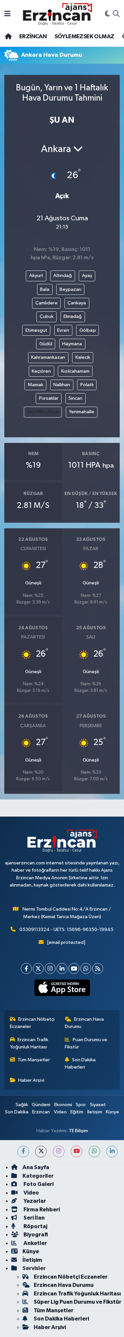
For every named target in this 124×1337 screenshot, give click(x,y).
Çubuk (47, 316)
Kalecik (82, 357)
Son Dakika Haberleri (80, 1063)
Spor (81, 1104)
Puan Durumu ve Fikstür (86, 1043)
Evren (63, 330)
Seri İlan (33, 1218)
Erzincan (41, 1111)
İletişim (94, 1111)
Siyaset (98, 1104)
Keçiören (41, 371)
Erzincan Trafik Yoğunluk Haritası (29, 1043)
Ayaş (87, 275)
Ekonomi (63, 1104)
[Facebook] (26, 968)
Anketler (34, 1243)
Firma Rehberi (41, 1209)
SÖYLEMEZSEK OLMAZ (84, 37)
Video (60, 1111)
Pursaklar (49, 398)
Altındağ (62, 275)
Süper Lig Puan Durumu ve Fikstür (77, 1302)
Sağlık (22, 1104)
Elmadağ (72, 316)
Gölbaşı (87, 330)
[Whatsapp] (85, 968)
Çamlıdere (46, 302)
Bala (44, 289)
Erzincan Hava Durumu (84, 1023)
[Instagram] (50, 968)
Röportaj (34, 1226)
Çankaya (76, 302)
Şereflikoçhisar (43, 411)
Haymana (72, 343)
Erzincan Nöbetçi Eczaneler (32, 1023)
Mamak (35, 384)
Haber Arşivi (31, 1080)
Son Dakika (16, 1111)
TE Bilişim (78, 1130)
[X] (38, 968)
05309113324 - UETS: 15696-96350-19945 (66, 929)
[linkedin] (112, 1151)
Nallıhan (61, 384)
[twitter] (41, 1151)
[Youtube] (73, 968)
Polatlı (87, 384)
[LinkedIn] (62, 968)
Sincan (75, 398)
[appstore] (62, 989)
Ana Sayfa (35, 1167)
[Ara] (116, 14)
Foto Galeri (38, 1184)
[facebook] (23, 1151)
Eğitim (76, 1111)
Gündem (41, 1104)
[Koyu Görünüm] (107, 14)
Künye (112, 1111)
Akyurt (36, 275)
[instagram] (58, 1151)
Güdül (45, 343)
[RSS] (97, 968)
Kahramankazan (48, 357)
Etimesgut (36, 330)
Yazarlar (34, 1201)
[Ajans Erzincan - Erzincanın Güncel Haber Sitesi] (57, 14)
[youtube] (76, 1151)
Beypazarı (70, 289)
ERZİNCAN (33, 37)
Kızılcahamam (75, 371)
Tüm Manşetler (34, 1059)
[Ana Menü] (7, 14)
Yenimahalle (81, 411)
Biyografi (35, 1234)
